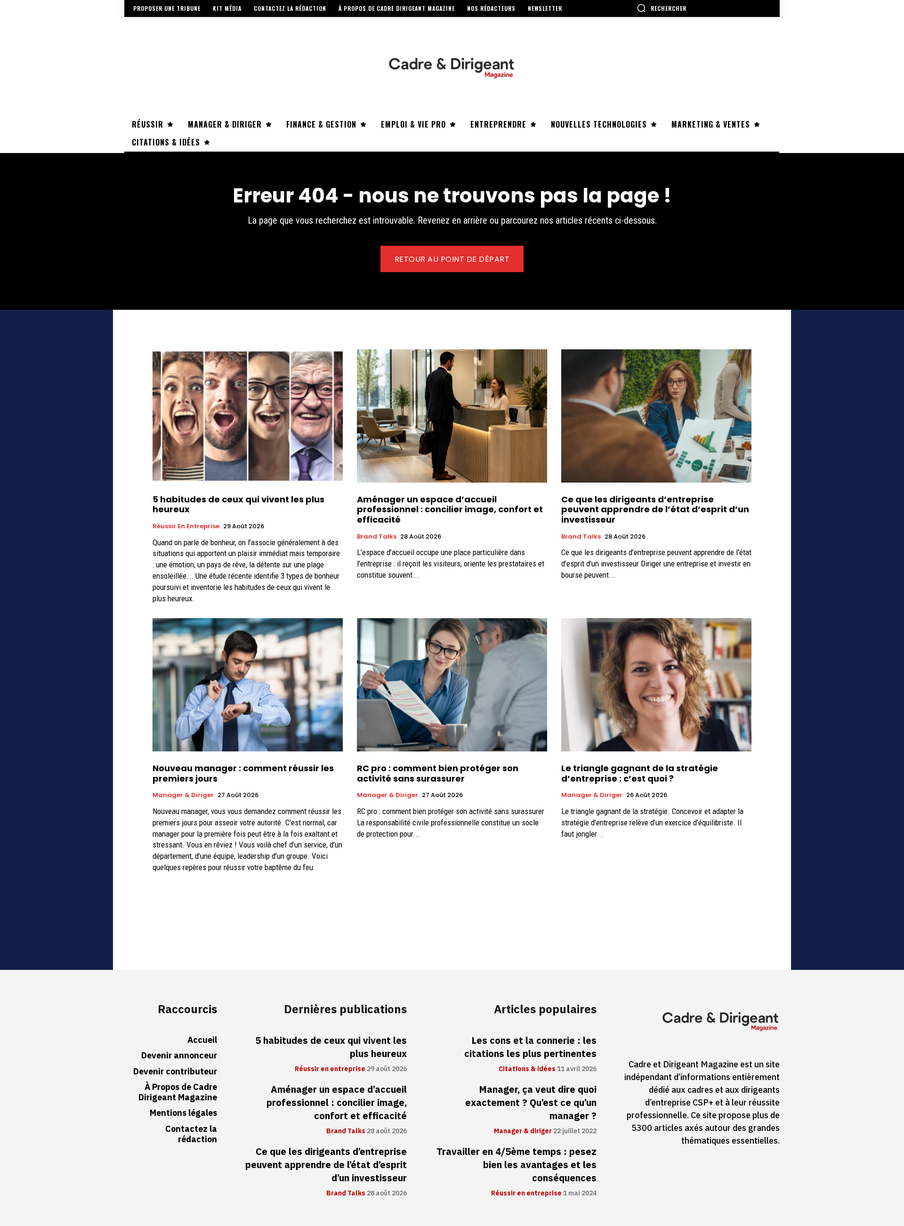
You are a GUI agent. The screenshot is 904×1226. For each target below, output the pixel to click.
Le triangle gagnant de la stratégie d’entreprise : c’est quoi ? (639, 773)
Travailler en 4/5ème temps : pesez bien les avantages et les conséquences (516, 1165)
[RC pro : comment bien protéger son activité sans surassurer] (452, 684)
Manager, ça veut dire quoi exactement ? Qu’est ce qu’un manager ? (531, 1102)
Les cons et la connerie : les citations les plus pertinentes (530, 1047)
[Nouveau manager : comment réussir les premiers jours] (248, 684)
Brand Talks (376, 536)
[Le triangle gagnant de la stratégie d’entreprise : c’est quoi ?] (656, 684)
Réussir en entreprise (186, 526)
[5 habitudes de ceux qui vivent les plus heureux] (248, 416)
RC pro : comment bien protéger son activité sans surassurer (437, 773)
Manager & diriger (183, 795)
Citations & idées (527, 1069)
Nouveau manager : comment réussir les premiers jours (243, 773)
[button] (661, 8)
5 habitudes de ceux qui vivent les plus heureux (238, 504)
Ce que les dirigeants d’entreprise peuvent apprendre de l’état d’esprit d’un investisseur (655, 509)
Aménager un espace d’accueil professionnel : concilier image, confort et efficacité (450, 509)
